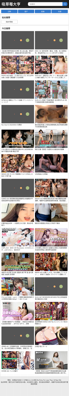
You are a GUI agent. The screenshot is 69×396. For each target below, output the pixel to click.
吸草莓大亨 (11, 4)
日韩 (9, 11)
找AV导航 (9, 22)
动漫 (59, 11)
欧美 (42, 11)
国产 (26, 11)
